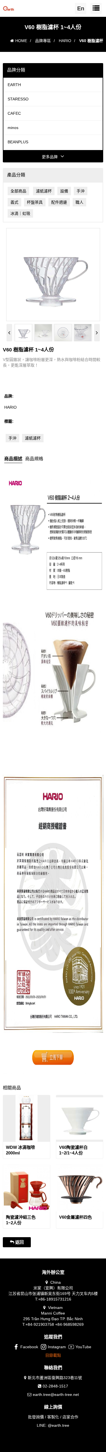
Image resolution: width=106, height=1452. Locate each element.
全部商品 (18, 191)
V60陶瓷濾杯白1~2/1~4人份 (73, 1150)
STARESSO (18, 99)
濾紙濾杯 (44, 191)
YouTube (83, 1347)
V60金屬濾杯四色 (75, 1217)
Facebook (29, 1347)
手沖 (81, 191)
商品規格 (34, 458)
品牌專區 (43, 40)
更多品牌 (50, 157)
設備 (64, 191)
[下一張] (97, 332)
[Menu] (96, 8)
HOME (21, 40)
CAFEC (14, 113)
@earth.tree (58, 1425)
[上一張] (9, 332)
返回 (19, 1242)
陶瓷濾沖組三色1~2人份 (21, 1220)
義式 (14, 202)
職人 (79, 202)
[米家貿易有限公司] (8, 7)
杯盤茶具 (35, 202)
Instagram (57, 1347)
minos (13, 127)
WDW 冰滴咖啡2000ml (20, 1150)
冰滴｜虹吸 (20, 213)
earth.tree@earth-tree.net (56, 1394)
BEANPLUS (18, 142)
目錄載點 (53, 1355)
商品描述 (13, 458)
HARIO (65, 40)
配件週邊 (59, 202)
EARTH (14, 84)
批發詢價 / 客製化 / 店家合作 (53, 1417)
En (80, 8)
